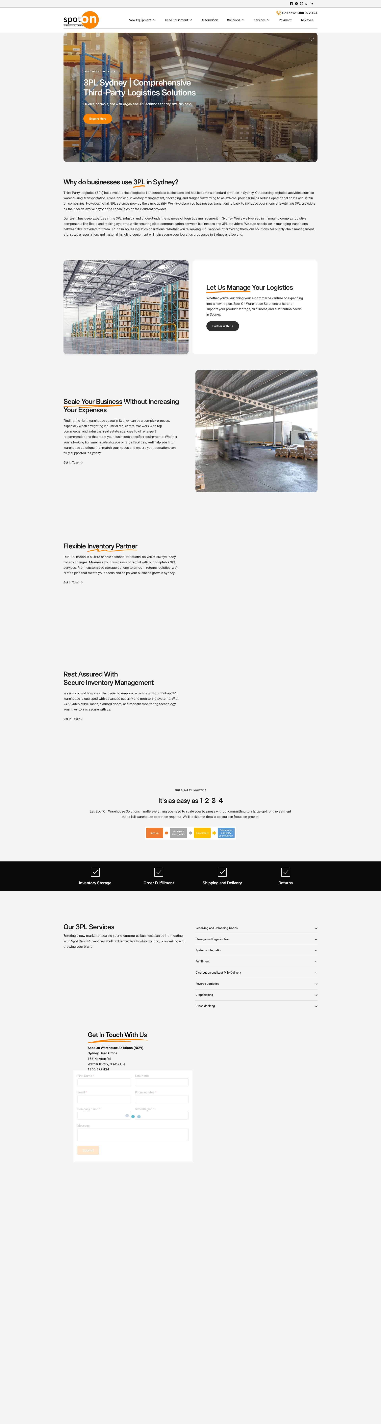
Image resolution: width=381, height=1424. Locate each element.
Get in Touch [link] (72, 462)
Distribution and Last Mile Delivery (218, 972)
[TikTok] (306, 3)
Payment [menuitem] (285, 20)
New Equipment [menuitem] (140, 20)
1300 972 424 (307, 13)
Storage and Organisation (212, 939)
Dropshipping (204, 995)
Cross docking (205, 1006)
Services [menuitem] (260, 20)
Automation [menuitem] (209, 20)
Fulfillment (202, 961)
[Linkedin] (312, 3)
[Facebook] (291, 3)
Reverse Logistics (207, 984)
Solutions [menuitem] (233, 20)
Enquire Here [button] (97, 119)
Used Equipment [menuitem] (176, 20)
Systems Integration (208, 950)
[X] (296, 3)
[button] (222, 326)
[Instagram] (301, 3)
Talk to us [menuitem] (307, 20)
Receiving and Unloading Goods (216, 928)
